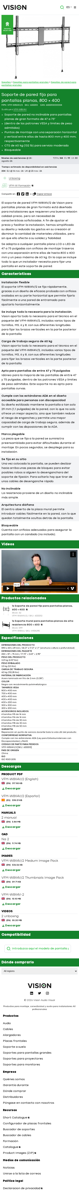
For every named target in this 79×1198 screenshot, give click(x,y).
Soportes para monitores (21, 1064)
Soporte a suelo (14, 1047)
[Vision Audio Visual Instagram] (47, 993)
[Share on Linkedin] (27, 194)
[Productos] (74, 7)
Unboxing (14, 178)
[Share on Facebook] (18, 194)
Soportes (6, 82)
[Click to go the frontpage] (14, 7)
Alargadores (12, 1035)
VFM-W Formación (19, 186)
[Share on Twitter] (22, 194)
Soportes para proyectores (23, 1058)
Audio (7, 1023)
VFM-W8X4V (20, 109)
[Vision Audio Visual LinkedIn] (31, 993)
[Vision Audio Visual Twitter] (39, 993)
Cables (8, 1029)
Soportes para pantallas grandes (31, 82)
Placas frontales (15, 1041)
